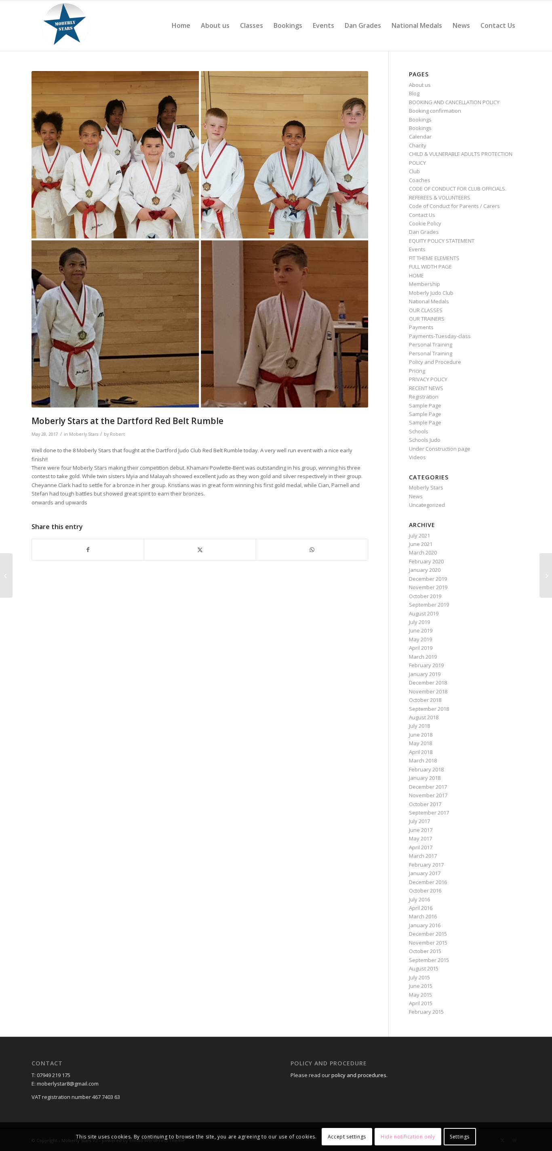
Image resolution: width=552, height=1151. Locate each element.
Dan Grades (424, 231)
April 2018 (420, 752)
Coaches (419, 180)
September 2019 (429, 604)
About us (420, 84)
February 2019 (426, 665)
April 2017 (420, 847)
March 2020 (423, 552)
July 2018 (419, 725)
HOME (416, 275)
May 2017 (420, 838)
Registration (423, 396)
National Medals (429, 301)
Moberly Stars (83, 434)
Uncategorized (427, 504)
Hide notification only (408, 1136)
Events (417, 249)
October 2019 (425, 596)
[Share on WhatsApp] (312, 549)
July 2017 (419, 821)
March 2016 (423, 916)
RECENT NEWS (426, 388)
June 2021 (420, 544)
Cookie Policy (425, 223)
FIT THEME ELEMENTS (434, 258)
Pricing (417, 370)
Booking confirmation (435, 110)
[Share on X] (200, 549)
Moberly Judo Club (431, 292)
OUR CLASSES (425, 310)
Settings (460, 1136)
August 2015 (423, 968)
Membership (424, 284)
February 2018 (426, 769)
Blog (414, 93)
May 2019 (420, 639)
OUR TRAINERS (427, 318)
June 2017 (420, 830)
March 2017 (423, 855)
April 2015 (420, 1003)
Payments (421, 327)
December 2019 (428, 578)
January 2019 (424, 674)
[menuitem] (181, 25)
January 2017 (424, 873)
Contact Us (422, 214)
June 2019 (420, 630)
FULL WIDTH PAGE (430, 266)
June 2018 (420, 734)
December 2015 (428, 933)
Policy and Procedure (435, 361)
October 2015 (425, 951)
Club (414, 171)
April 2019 (420, 647)
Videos (417, 457)
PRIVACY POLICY (428, 379)
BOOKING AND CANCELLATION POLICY (454, 102)
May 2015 (420, 994)
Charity (417, 145)
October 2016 (425, 890)
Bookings (420, 119)
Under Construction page (439, 448)
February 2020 (426, 561)
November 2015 (428, 942)
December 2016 (428, 882)
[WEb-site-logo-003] (65, 25)
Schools (418, 431)
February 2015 (426, 1011)
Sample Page (425, 405)
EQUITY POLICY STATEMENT (441, 240)
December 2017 (428, 786)
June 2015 (420, 985)
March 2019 (423, 656)
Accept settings (347, 1136)
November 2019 (428, 587)
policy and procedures (358, 1075)
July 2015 (419, 977)
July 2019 (419, 622)
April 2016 (420, 908)
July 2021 (419, 535)
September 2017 (429, 812)
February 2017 (426, 864)
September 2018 (429, 708)
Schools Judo (424, 439)
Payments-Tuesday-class (440, 336)
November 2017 (428, 795)
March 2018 (423, 760)
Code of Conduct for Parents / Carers (454, 206)
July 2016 (419, 899)
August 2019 (423, 613)
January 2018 (424, 777)
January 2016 (424, 925)
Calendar (420, 136)
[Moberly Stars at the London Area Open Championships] (6, 575)
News (416, 496)
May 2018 (420, 743)
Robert (117, 434)
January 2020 (424, 569)
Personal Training (430, 344)
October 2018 (425, 700)
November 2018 (428, 691)
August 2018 (423, 717)
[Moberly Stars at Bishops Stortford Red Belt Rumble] (545, 575)
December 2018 (428, 682)
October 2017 (425, 804)
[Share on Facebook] (88, 549)
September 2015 (429, 960)
